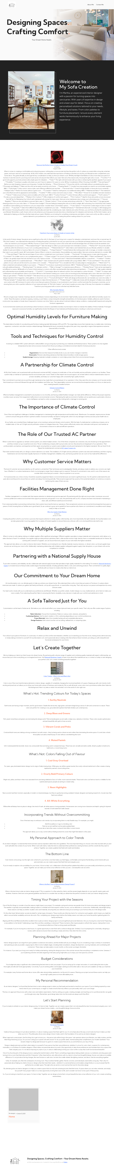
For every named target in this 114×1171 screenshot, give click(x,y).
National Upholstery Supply (53, 657)
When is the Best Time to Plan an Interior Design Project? (57, 884)
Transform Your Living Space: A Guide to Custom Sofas (57, 233)
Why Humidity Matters (57, 290)
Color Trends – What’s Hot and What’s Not (57, 676)
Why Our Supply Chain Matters (57, 512)
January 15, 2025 (21, 1113)
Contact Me (100, 4)
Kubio (65, 1162)
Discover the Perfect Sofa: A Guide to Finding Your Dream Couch (57, 165)
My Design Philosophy (57, 1025)
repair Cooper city (70, 448)
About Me (90, 4)
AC (63, 448)
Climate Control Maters (57, 388)
